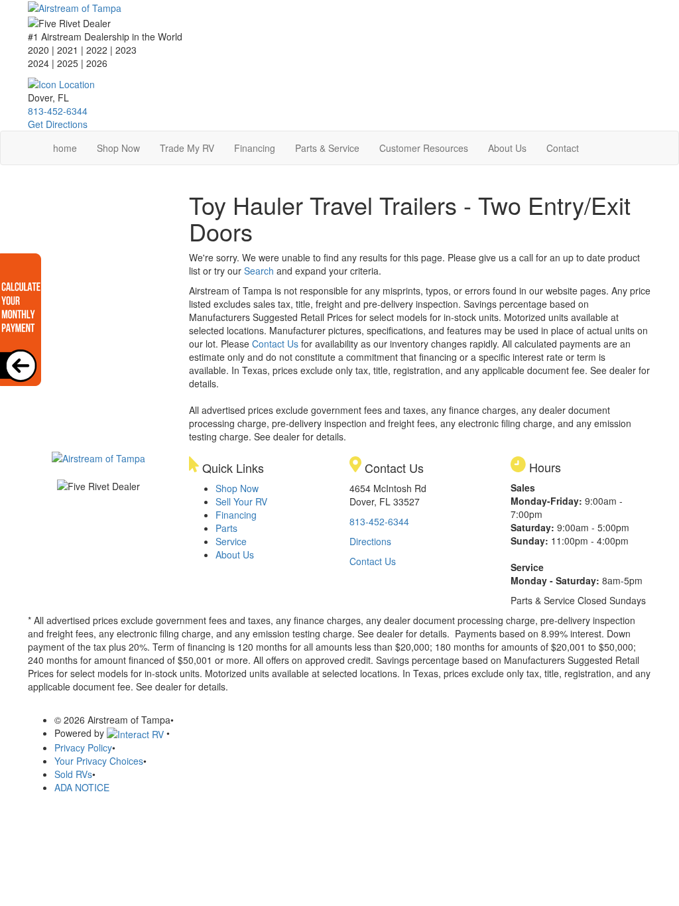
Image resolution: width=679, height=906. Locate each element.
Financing (254, 148)
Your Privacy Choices (98, 760)
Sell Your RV (241, 501)
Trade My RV (187, 148)
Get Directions (58, 124)
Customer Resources (423, 148)
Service (231, 541)
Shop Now (118, 148)
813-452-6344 (58, 110)
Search (259, 270)
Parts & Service (327, 148)
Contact (562, 148)
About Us (507, 148)
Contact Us (275, 343)
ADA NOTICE (81, 787)
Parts (226, 528)
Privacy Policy (83, 747)
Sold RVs (73, 774)
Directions (370, 541)
